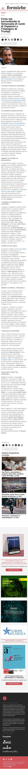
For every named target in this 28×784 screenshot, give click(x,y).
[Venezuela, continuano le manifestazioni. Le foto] (14, 506)
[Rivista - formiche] (14, 737)
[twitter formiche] (6, 759)
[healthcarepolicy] (14, 752)
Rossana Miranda (6, 34)
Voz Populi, (23, 249)
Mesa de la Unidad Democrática (15, 100)
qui (20, 421)
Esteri (2, 15)
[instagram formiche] (9, 759)
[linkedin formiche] (11, 759)
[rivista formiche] (14, 660)
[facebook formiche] (3, 759)
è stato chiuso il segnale (13, 191)
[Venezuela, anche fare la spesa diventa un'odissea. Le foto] (14, 485)
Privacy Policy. (13, 765)
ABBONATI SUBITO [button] (14, 570)
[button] (3, 8)
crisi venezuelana (7, 79)
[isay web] (9, 766)
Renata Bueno (20, 123)
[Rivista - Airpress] (14, 741)
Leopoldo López (6, 359)
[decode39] (14, 747)
